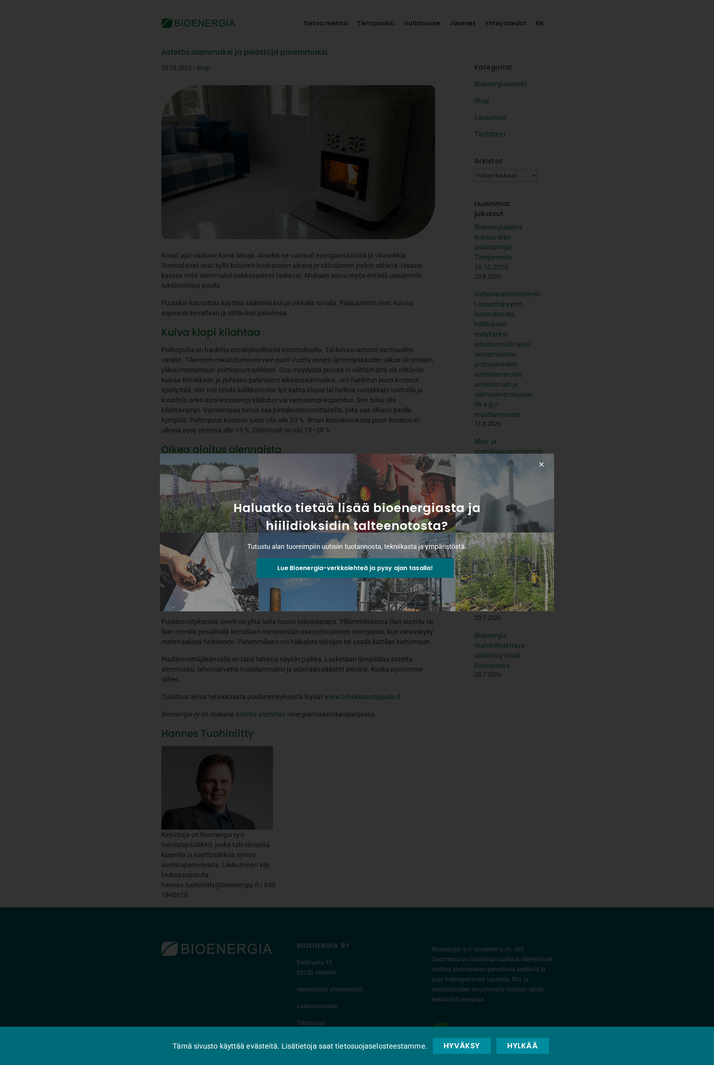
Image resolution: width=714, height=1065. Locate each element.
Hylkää (522, 1045)
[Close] (541, 464)
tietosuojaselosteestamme (380, 1046)
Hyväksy (462, 1045)
